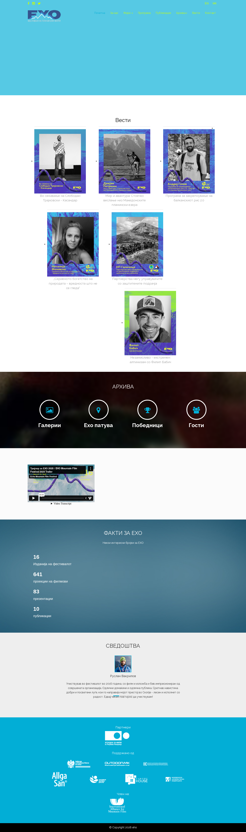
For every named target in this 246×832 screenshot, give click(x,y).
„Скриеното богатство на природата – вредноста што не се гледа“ (73, 283)
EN (207, 3)
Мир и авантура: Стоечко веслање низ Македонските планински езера (124, 200)
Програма (144, 13)
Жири (127, 13)
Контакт (210, 13)
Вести (196, 13)
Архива (180, 13)
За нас (114, 13)
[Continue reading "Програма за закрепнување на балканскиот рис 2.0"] (189, 161)
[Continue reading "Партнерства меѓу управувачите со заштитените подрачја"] (137, 244)
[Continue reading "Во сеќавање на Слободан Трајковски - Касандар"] (60, 161)
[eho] (44, 16)
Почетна (99, 13)
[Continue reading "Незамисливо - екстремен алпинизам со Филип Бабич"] (150, 322)
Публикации (163, 13)
